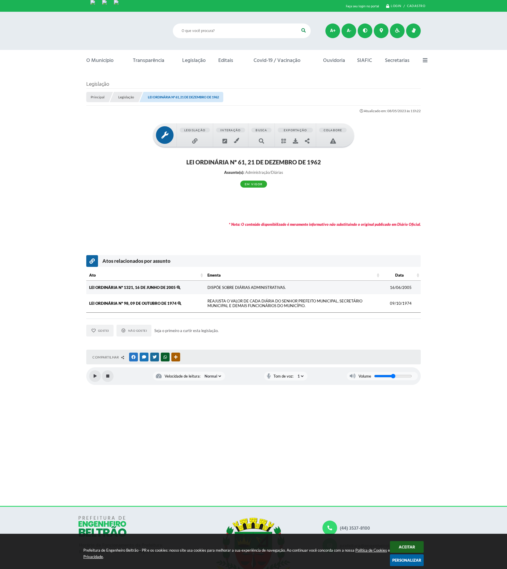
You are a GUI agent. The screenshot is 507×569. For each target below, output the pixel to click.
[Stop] (108, 376)
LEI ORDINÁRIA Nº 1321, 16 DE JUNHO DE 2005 (133, 287)
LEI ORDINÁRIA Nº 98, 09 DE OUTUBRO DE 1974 (133, 303)
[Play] (95, 376)
